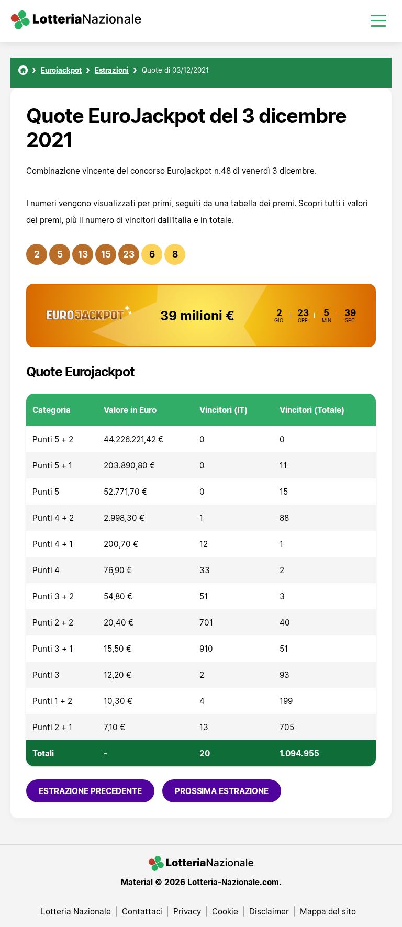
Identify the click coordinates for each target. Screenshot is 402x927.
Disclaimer (269, 911)
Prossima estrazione (222, 791)
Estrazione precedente (90, 791)
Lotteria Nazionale (76, 911)
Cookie (225, 911)
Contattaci (142, 911)
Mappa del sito (328, 911)
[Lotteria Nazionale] (23, 70)
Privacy (187, 911)
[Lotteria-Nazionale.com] (76, 26)
